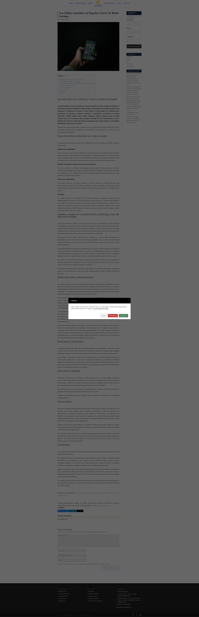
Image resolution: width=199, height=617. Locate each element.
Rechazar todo (113, 315)
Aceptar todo (123, 315)
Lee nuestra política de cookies (100, 308)
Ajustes (104, 315)
